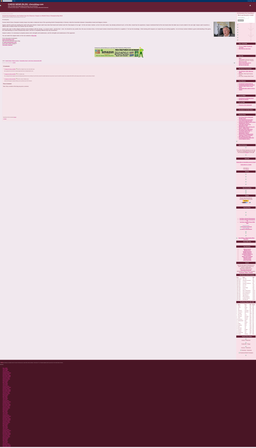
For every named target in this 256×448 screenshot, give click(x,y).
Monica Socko (247, 249)
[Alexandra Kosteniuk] (246, 226)
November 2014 (7, 445)
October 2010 (6, 388)
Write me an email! (243, 61)
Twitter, (245, 46)
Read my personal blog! (244, 63)
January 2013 (6, 421)
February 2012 (6, 407)
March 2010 (5, 380)
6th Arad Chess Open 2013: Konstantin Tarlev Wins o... (246, 130)
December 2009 (7, 376)
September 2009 (7, 373)
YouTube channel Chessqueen (247, 218)
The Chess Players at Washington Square (244, 132)
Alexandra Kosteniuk (246, 225)
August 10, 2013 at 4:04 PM (10, 74)
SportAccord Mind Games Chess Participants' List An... (247, 123)
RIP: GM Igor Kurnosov (245, 136)
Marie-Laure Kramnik (247, 256)
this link (34, 35)
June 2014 (5, 441)
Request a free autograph (245, 105)
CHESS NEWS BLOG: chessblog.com (25, 4)
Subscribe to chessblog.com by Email (246, 162)
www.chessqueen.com (10, 42)
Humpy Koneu (247, 258)
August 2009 (6, 371)
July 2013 (5, 428)
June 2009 (5, 369)
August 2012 (6, 415)
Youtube (251, 272)
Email (246, 152)
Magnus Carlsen (15, 60)
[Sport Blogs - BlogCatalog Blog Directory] (246, 239)
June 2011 (5, 398)
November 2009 (7, 375)
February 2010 (6, 379)
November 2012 (7, 418)
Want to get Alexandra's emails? (246, 15)
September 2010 (7, 387)
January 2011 (6, 392)
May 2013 (5, 425)
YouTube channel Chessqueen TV (247, 220)
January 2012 (6, 406)
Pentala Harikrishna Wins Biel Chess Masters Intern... (246, 138)
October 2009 (6, 374)
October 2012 (6, 417)
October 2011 (6, 403)
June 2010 (5, 383)
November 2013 (7, 433)
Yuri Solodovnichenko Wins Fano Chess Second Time (246, 120)
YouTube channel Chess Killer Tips (247, 223)
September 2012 (7, 416)
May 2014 (5, 440)
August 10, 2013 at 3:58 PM (10, 69)
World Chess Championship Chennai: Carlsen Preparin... (246, 135)
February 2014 (6, 436)
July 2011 (5, 399)
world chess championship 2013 (35, 60)
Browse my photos (243, 99)
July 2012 (5, 413)
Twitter (246, 272)
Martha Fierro (247, 250)
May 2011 (5, 397)
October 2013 (6, 431)
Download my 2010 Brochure (246, 98)
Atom (15, 117)
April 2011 (5, 395)
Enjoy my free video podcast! (245, 62)
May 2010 (5, 382)
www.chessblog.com (8, 39)
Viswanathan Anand (23, 60)
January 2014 (6, 435)
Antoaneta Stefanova (247, 254)
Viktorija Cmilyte (247, 257)
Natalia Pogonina (247, 251)
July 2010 (5, 385)
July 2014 (5, 442)
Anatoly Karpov (8, 60)
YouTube (241, 47)
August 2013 (6, 429)
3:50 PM (14, 62)
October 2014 (6, 443)
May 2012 (5, 411)
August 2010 (6, 386)
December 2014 (7, 446)
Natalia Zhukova (247, 252)
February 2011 (6, 393)
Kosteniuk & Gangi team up (246, 83)
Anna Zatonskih (247, 260)
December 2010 (7, 391)
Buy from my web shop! (244, 65)
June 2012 (5, 412)
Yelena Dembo (247, 255)
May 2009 (5, 368)
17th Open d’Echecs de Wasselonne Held (245, 125)
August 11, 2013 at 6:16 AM (10, 79)
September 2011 (7, 401)
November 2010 (7, 389)
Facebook (249, 46)
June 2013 (5, 427)
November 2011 (7, 404)
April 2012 (5, 410)
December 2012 (7, 419)
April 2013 (5, 424)
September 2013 (7, 430)
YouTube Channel (7, 45)
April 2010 (5, 381)
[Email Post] (234, 62)
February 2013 (6, 422)
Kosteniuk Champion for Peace (247, 84)
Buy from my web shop (245, 48)
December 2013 (7, 434)
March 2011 (5, 394)
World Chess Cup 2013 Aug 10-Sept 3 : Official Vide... (247, 127)
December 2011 (6, 405)
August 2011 (6, 400)
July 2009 (5, 370)
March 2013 (5, 423)
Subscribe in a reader (245, 164)
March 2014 (5, 437)
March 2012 (5, 409)
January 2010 (6, 377)
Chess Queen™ (242, 59)
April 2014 (5, 439)
